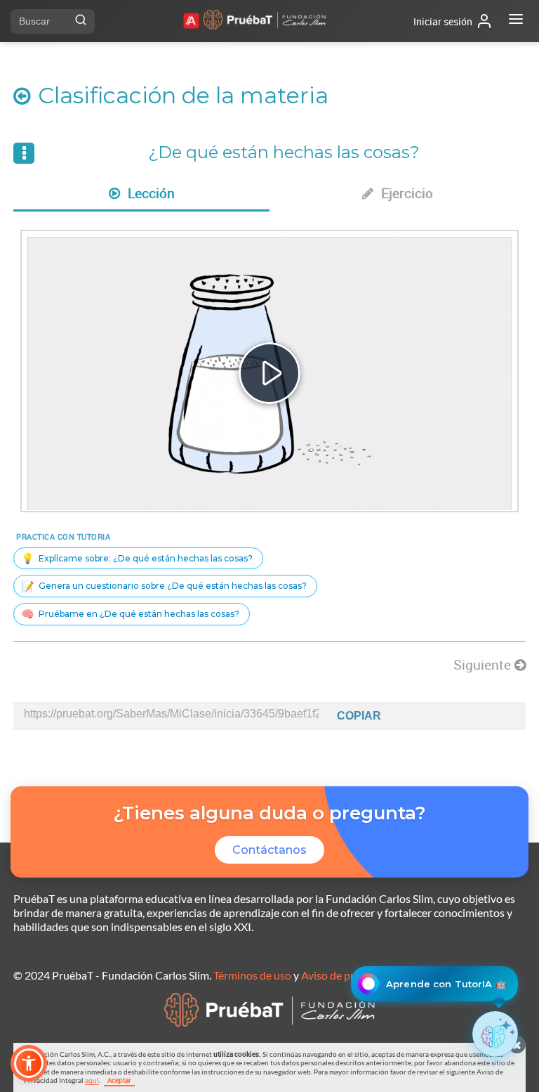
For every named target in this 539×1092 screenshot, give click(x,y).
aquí (92, 1080)
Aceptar (119, 1080)
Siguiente (483, 665)
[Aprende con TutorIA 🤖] (495, 1034)
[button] (29, 1063)
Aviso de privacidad (347, 975)
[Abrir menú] (515, 21)
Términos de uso (252, 975)
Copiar (359, 716)
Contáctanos (269, 850)
